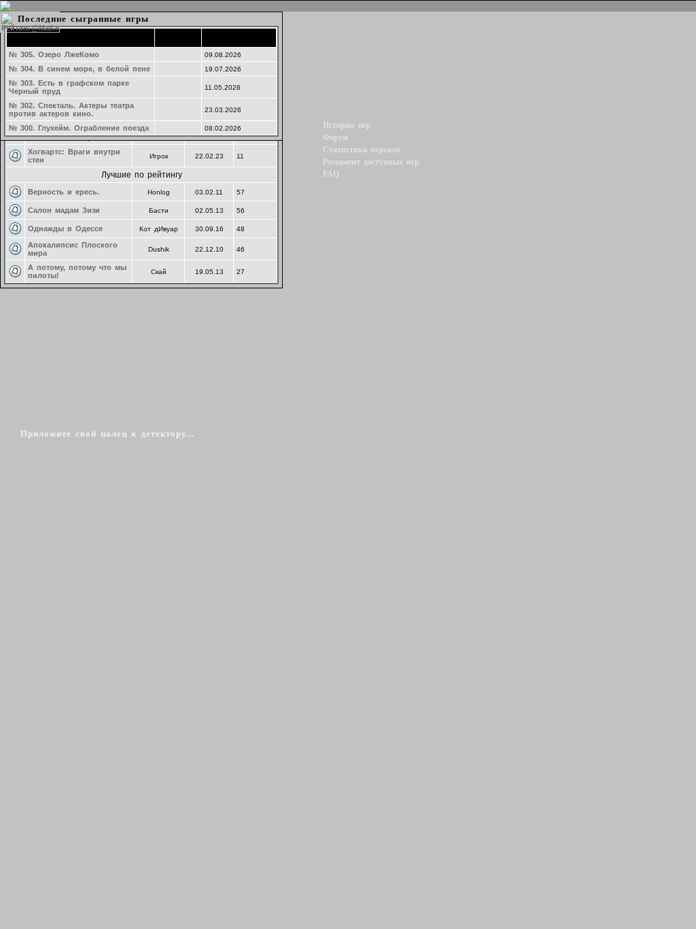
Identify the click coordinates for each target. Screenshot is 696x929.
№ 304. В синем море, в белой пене (79, 69)
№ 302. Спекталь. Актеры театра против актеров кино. (71, 109)
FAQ (331, 174)
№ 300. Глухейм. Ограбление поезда (79, 128)
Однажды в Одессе (65, 228)
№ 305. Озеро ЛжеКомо (54, 54)
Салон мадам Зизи (64, 210)
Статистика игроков (361, 149)
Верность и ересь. (63, 192)
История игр (347, 125)
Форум (335, 137)
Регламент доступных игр (371, 162)
